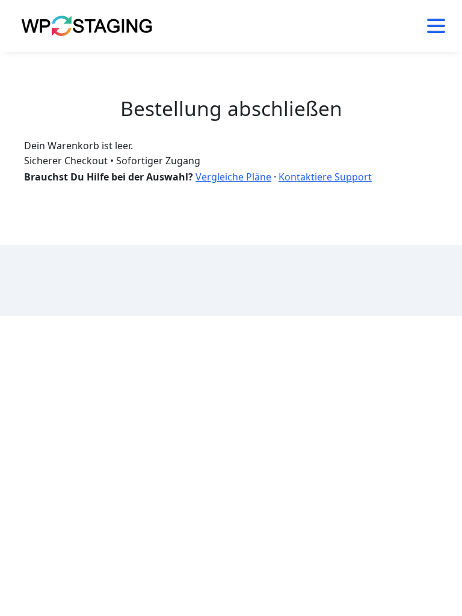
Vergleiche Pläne (233, 176)
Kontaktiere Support (325, 176)
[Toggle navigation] (431, 26)
